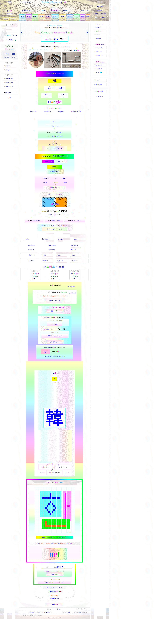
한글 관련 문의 (9, 86)
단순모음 (65, 182)
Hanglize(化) (61, 111)
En (101, 2)
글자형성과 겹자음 (35, 220)
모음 (52, 171)
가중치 (56, 324)
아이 (49, 194)
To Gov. (97, 34)
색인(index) (55, 5)
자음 (52, 126)
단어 (12, 19)
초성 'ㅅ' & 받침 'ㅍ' (76, 220)
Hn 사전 (24, 2)
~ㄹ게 (59, 356)
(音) (60, 132)
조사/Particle (31, 249)
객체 (62, 537)
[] (56, 194)
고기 (44, 543)
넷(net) (52, 543)
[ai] (56, 178)
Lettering (54, 245)
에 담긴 (54, 591)
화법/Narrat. (74, 260)
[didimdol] (54, 598)
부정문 (44, 255)
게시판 (82, 10)
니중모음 (45, 182)
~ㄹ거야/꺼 (53, 356)
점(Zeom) (53, 537)
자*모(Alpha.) (47, 111)
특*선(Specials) (71, 286)
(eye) (51, 194)
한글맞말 (9, 13)
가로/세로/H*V (99, 47)
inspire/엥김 (98, 38)
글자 (50, 245)
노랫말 (50, 591)
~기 (63, 356)
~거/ (47, 356)
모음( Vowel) (55, 187)
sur (52, 324)
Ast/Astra (100, 96)
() (59, 136)
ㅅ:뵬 (30, 612)
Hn (98, 2)
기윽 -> (54, 121)
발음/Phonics (31, 245)
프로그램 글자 (99, 55)
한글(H (53, 604)
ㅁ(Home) (46, 612)
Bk (23, 10)
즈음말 (9, 1)
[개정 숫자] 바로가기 (54, 300)
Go (101, 31)
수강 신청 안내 (9, 78)
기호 (5, 19)
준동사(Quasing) (48, 347)
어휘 (14, 19)
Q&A (87, 10)
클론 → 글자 (99, 51)
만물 (43, 537)
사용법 (28, 2)
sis (75, 239)
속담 (102, 13)
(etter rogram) (58, 229)
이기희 (48, 317)
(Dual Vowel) (56, 171)
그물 (38, 543)
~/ (44, 260)
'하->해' (98, 72)
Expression (98, 80)
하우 (40, 612)
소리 (7, 19)
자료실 (96, 13)
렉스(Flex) (45, 239)
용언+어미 (73, 249)
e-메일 (68, 612)
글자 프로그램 (50, 229)
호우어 (33, 612)
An (53, 373)
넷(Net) (47, 537)
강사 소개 (8, 66)
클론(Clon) (51, 214)
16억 (42, 225)
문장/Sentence (32, 255)
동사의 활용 (31, 260)
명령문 (73, 255)
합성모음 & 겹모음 (55, 220)
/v (46, 260)
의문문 (58, 255)
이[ (45, 178)
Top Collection (8, 92)
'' (55, 582)
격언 (105, 13)
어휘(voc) (75, 245)
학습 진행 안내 (9, 82)
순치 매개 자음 (54, 342)
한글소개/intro (33, 111)
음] (58, 132)
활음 (52, 311)
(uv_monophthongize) (54, 335)
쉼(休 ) (103, 17)
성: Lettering (58, 214)
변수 (54, 225)
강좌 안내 (8, 70)
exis (27, 239)
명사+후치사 (52, 249)
